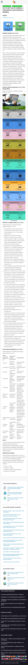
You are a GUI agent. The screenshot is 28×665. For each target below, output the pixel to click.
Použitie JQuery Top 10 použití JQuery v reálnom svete (13, 618)
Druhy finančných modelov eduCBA (11, 561)
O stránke (24, 661)
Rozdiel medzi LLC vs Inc (8, 17)
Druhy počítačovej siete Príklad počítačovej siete (14, 537)
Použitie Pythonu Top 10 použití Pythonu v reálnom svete (14, 615)
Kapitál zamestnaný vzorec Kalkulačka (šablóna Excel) (13, 607)
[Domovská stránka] (14, 1)
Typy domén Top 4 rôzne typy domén (11, 551)
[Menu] (2, 2)
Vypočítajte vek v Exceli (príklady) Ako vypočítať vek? (13, 597)
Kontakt (2, 662)
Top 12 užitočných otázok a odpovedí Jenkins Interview (13, 650)
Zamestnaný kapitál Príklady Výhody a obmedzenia (12, 594)
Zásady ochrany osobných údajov (12, 662)
